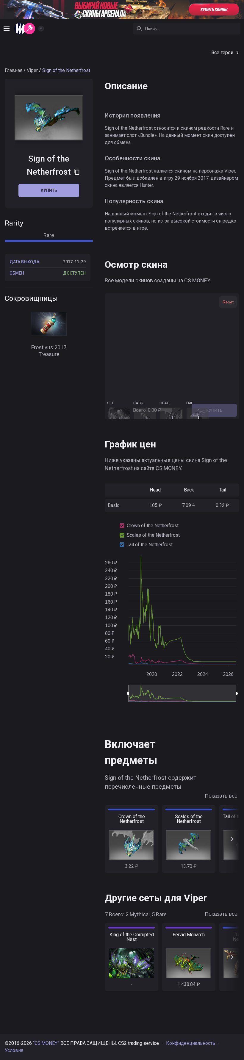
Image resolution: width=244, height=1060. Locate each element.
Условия (14, 1050)
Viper (32, 70)
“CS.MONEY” (46, 1043)
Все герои (222, 52)
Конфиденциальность (190, 1043)
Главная (13, 70)
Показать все (221, 796)
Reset (228, 302)
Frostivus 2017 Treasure (48, 350)
